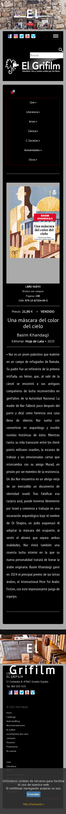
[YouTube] (27, 36)
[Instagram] (16, 36)
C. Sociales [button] (32, 140)
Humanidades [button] (32, 150)
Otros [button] (32, 159)
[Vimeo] (33, 36)
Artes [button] (32, 121)
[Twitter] (22, 36)
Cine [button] (32, 102)
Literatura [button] (32, 112)
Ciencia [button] (32, 131)
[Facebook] (10, 36)
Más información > (34, 804)
